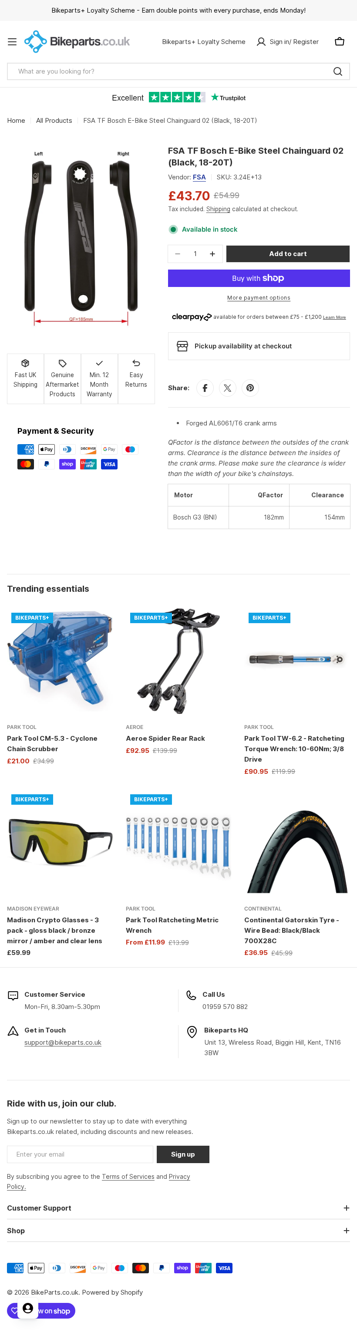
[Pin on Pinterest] (250, 388)
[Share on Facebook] (205, 388)
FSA (199, 177)
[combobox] (178, 71)
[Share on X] (227, 388)
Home (16, 120)
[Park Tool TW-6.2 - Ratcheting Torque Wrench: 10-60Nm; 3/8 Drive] (297, 661)
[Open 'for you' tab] (27, 1308)
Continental (263, 908)
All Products (54, 120)
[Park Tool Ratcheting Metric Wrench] (179, 843)
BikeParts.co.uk (54, 1292)
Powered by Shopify (112, 1292)
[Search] (338, 71)
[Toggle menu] (12, 42)
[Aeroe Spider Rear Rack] (179, 661)
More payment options (258, 297)
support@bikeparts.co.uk (62, 1042)
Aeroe (134, 727)
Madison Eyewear (33, 908)
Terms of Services (128, 1176)
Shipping (218, 209)
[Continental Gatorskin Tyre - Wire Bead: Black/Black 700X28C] (297, 843)
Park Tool (22, 727)
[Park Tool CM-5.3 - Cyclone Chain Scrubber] (60, 661)
